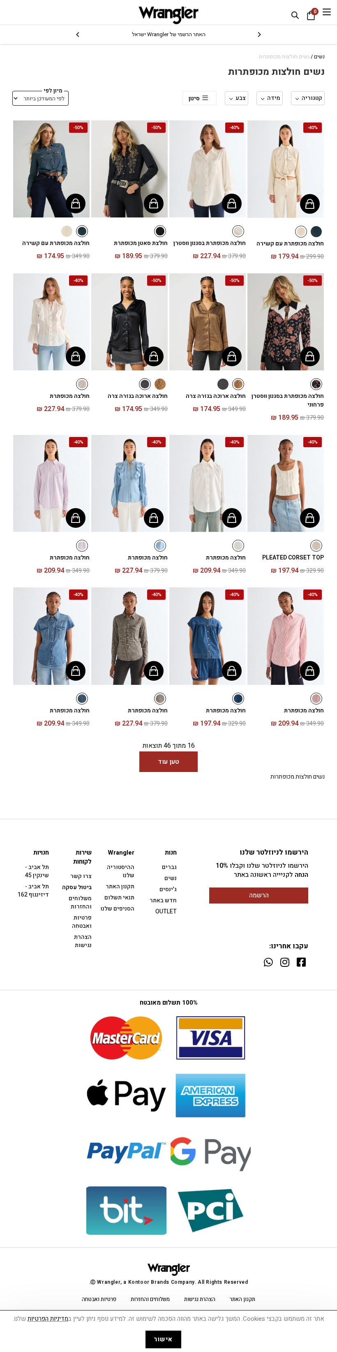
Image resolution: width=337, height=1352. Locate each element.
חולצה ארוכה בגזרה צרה (216, 396)
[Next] (78, 34)
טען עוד (168, 762)
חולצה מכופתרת (70, 396)
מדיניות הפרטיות (48, 1318)
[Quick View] (310, 204)
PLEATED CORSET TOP (293, 557)
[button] (258, 166)
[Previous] (259, 34)
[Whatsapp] (268, 962)
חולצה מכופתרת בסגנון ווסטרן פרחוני (288, 400)
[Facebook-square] (301, 962)
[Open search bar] (295, 15)
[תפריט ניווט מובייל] (327, 12)
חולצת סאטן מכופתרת (141, 243)
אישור (163, 1339)
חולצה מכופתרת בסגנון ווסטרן (209, 243)
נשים (319, 56)
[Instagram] (284, 962)
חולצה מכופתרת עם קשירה (290, 243)
